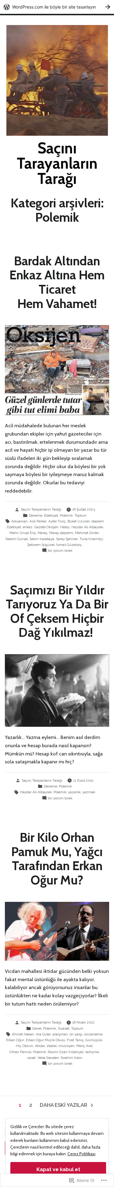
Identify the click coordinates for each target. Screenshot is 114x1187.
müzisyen (66, 1046)
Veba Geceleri (48, 1058)
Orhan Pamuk (20, 1052)
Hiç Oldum (24, 1046)
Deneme (35, 515)
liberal (52, 1046)
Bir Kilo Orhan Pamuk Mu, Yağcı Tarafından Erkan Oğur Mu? (57, 859)
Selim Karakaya (41, 539)
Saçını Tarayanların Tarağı (57, 163)
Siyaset (63, 1028)
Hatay (65, 527)
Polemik (66, 515)
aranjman (60, 1034)
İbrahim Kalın (71, 1058)
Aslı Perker (38, 521)
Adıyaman (19, 521)
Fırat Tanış (75, 1040)
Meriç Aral (84, 1046)
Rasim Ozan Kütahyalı (66, 1052)
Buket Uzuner (78, 521)
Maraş (42, 533)
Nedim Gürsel (16, 539)
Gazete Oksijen (46, 527)
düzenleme (93, 1034)
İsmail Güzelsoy (69, 545)
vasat (31, 1058)
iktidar (40, 1046)
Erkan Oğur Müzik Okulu (45, 1040)
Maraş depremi (61, 533)
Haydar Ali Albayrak (87, 527)
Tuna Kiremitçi (91, 539)
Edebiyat (51, 515)
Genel (36, 1028)
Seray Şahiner (67, 539)
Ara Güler (43, 1034)
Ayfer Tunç (57, 521)
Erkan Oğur (15, 1040)
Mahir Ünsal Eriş (22, 533)
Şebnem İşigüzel (40, 545)
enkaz (28, 527)
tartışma (92, 1052)
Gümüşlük (93, 1040)
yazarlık (74, 792)
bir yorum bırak (60, 551)
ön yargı (76, 1034)
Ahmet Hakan (23, 1034)
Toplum (80, 515)
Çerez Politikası (81, 1153)
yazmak (88, 792)
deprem (98, 521)
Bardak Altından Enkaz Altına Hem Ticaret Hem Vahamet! (57, 282)
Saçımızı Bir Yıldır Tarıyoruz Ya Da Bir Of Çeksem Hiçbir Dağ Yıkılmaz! (57, 611)
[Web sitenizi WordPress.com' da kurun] (57, 7)
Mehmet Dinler (87, 533)
